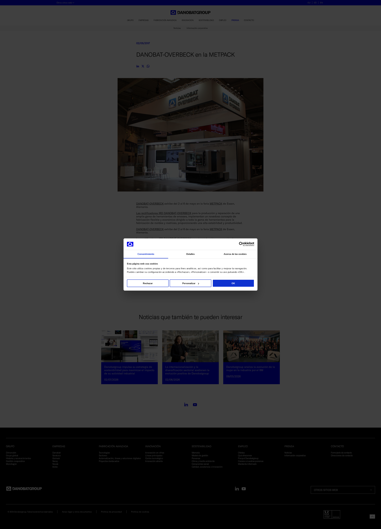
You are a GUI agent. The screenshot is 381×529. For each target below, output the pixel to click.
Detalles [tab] (190, 254)
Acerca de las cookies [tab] (235, 254)
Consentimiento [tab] (146, 254)
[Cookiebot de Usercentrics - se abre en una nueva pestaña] (241, 244)
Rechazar (148, 283)
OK (233, 283)
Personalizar (188, 283)
